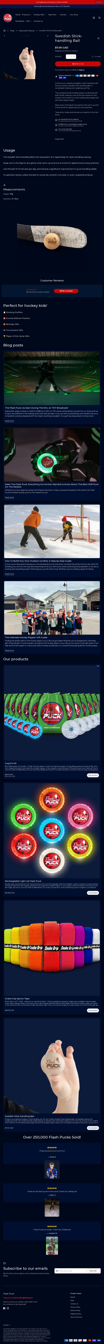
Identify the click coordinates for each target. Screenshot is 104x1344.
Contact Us (38, 21)
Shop (12, 31)
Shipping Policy (75, 1314)
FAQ (29, 21)
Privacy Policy (75, 1307)
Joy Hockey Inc (12, 1328)
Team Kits (53, 15)
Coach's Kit (59, 139)
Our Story (74, 15)
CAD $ (98, 2)
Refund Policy (75, 1310)
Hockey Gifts (40, 15)
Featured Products (27, 31)
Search (72, 1297)
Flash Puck (8, 1294)
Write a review (66, 291)
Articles (64, 15)
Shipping (58, 51)
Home (17, 15)
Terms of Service (76, 1317)
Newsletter (20, 21)
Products (27, 15)
